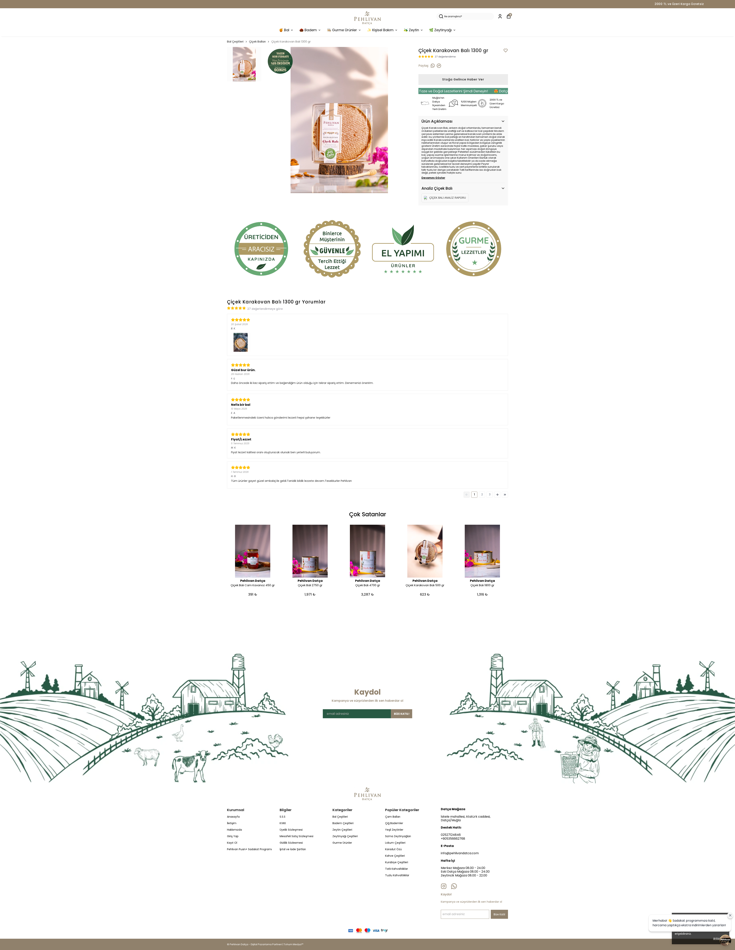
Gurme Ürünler (342, 843)
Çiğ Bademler (394, 823)
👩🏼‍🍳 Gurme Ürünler (342, 30)
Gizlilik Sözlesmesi (291, 843)
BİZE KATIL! (401, 714)
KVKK (283, 823)
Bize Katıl (499, 914)
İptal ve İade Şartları (293, 849)
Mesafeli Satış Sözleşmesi (296, 836)
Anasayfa (233, 817)
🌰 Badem (308, 30)
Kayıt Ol (232, 843)
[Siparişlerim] (500, 16)
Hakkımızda (234, 830)
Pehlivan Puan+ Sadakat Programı (249, 849)
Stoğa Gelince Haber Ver (463, 79)
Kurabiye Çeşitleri (396, 862)
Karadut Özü (393, 849)
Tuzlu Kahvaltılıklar (397, 875)
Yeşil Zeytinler (394, 830)
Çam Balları (392, 817)
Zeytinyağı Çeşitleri (345, 836)
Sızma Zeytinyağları (398, 836)
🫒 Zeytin (411, 30)
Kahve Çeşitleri (395, 856)
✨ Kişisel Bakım (380, 30)
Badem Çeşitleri (343, 823)
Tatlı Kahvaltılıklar (396, 869)
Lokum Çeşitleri (395, 843)
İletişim (231, 823)
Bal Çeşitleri (235, 41)
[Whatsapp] (454, 886)
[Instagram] (444, 886)
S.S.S (282, 817)
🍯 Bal (284, 30)
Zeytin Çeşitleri (342, 830)
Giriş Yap (232, 836)
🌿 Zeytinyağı (440, 30)
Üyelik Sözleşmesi (291, 830)
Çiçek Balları (257, 41)
